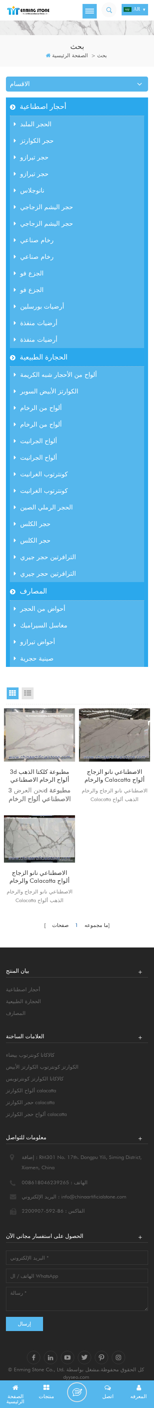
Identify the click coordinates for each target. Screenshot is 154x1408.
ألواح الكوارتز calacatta (31, 1090)
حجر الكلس (35, 524)
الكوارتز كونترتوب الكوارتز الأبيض (42, 1066)
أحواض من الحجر (42, 608)
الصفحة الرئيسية (70, 55)
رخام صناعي (37, 240)
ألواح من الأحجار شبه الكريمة (58, 374)
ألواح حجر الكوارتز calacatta (36, 1114)
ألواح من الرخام (41, 408)
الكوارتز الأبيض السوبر (49, 391)
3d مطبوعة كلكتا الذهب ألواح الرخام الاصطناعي (39, 775)
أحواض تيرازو (37, 642)
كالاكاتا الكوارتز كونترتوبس (35, 1078)
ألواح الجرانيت (38, 441)
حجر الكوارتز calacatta (30, 1102)
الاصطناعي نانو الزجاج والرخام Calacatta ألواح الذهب (115, 776)
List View (28, 693)
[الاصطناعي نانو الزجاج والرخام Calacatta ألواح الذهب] (114, 735)
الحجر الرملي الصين (46, 507)
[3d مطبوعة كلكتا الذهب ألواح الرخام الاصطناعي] (39, 735)
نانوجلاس (32, 190)
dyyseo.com (76, 1377)
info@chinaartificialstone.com (93, 1196)
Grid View (13, 693)
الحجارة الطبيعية (44, 357)
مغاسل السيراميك (44, 625)
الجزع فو (31, 273)
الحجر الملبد (35, 124)
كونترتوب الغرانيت (44, 474)
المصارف (33, 591)
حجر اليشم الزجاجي (46, 207)
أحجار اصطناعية (43, 106)
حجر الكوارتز (37, 140)
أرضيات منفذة (38, 323)
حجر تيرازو (34, 157)
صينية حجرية (37, 658)
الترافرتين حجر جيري (48, 557)
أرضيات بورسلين (42, 306)
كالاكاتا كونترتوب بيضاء (30, 1055)
